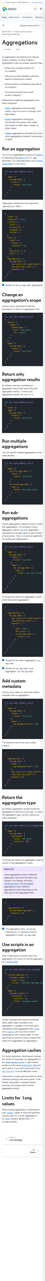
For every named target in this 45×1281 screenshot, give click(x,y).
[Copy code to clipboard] (39, 171)
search (39, 155)
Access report (37, 2)
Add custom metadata (14, 683)
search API (23, 158)
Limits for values (17, 1100)
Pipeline (8, 133)
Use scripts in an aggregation (18, 947)
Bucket (8, 119)
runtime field (11, 962)
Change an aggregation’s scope (21, 297)
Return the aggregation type (19, 799)
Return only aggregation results (21, 376)
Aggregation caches (21, 1050)
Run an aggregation (21, 148)
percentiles (28, 883)
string (30, 1065)
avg (22, 530)
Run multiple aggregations (15, 443)
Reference (39, 17)
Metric (8, 108)
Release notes (14, 17)
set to (8, 1071)
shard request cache (14, 1062)
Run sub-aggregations (15, 515)
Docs (4, 17)
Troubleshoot (27, 17)
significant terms (11, 883)
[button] (7, 49)
